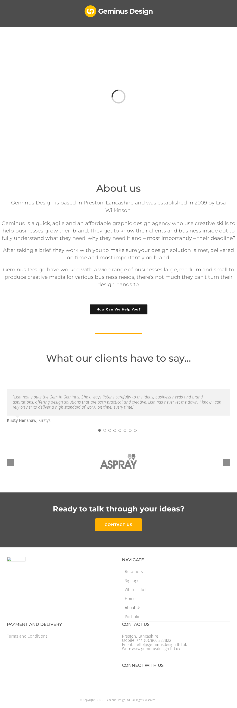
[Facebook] (124, 677)
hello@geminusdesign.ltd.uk (160, 644)
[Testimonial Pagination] (99, 430)
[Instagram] (146, 677)
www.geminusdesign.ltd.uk (156, 648)
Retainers (134, 572)
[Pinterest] (153, 677)
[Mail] (161, 677)
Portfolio (132, 617)
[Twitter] (131, 677)
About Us (133, 608)
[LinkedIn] (138, 677)
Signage (132, 581)
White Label (136, 590)
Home (130, 599)
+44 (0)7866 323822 (154, 640)
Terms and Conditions (27, 636)
